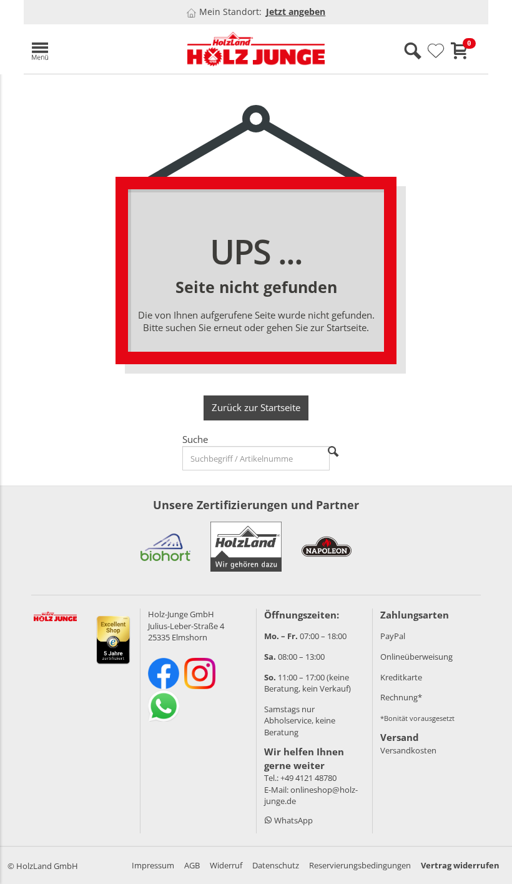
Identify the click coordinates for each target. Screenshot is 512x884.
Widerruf (226, 865)
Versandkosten (408, 750)
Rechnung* (401, 697)
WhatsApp (292, 820)
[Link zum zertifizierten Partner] (165, 547)
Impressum (153, 865)
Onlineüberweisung (416, 656)
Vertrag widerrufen (460, 865)
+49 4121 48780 (308, 777)
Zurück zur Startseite (256, 407)
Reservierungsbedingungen (360, 865)
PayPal (392, 636)
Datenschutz (275, 865)
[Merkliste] (436, 51)
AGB (192, 865)
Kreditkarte (401, 677)
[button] (98, 49)
